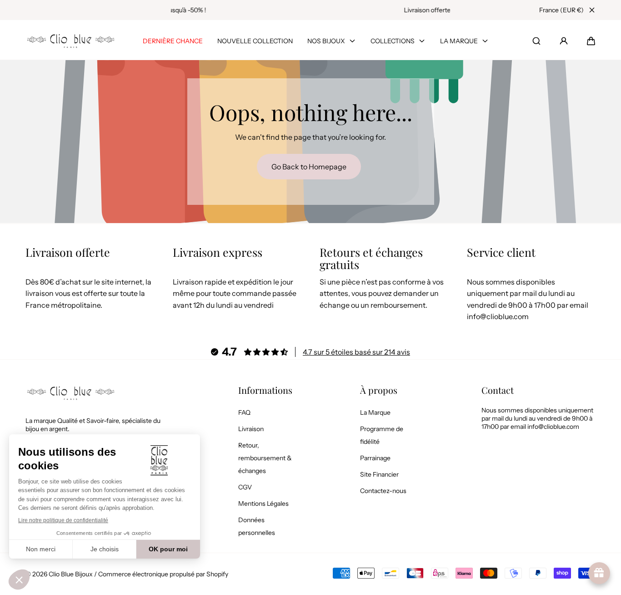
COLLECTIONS (393, 41)
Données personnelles (256, 526)
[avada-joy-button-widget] (599, 573)
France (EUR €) (561, 10)
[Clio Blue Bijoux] (70, 41)
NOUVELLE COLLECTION (255, 41)
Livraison (251, 429)
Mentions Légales (263, 503)
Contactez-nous (383, 491)
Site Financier (379, 474)
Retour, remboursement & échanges (265, 458)
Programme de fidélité (381, 435)
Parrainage (375, 458)
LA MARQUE (459, 41)
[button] (591, 41)
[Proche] (592, 10)
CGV (245, 487)
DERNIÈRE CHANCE (173, 41)
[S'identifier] (563, 41)
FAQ (244, 412)
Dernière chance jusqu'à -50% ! (311, 10)
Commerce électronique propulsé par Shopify (163, 574)
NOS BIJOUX (326, 41)
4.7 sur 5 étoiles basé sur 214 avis (356, 351)
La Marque (375, 412)
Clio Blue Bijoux (71, 574)
